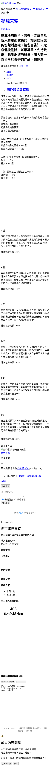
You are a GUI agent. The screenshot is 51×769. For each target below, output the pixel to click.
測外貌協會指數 (18, 89)
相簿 (9, 71)
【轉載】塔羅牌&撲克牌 (29, 476)
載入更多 (5, 486)
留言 (26, 468)
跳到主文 (5, 29)
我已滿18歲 (6, 764)
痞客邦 (20, 468)
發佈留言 (5, 503)
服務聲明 (29, 731)
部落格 (10, 75)
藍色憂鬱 (5, 453)
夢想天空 (9, 21)
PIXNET (13, 728)
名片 (9, 78)
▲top (3, 481)
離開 (15, 764)
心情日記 (23, 66)
